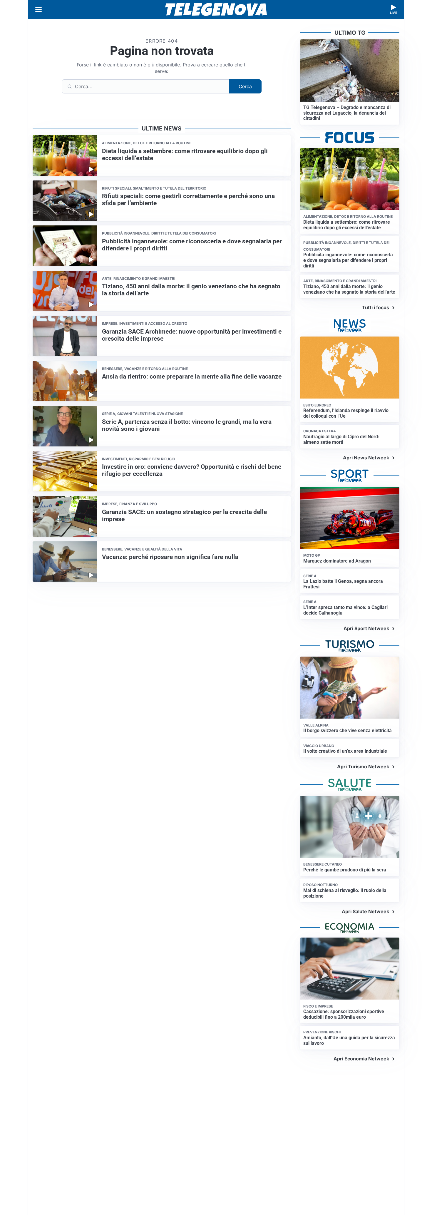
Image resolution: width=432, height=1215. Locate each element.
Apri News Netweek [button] (366, 458)
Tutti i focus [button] (375, 307)
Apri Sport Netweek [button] (366, 628)
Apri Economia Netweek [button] (361, 1059)
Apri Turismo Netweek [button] (363, 766)
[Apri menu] (38, 9)
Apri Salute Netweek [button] (365, 911)
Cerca (245, 86)
